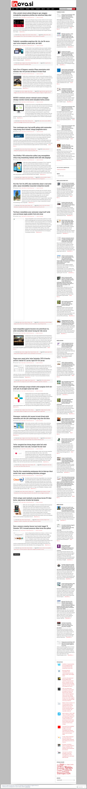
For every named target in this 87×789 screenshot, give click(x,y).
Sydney (31, 521)
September (40, 381)
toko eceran (39, 353)
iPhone (23, 92)
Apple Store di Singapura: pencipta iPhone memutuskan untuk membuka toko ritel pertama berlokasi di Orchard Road (31, 70)
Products (21, 9)
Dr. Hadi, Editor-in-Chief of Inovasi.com (27, 17)
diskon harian (16, 549)
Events (48, 9)
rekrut (31, 122)
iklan (40, 120)
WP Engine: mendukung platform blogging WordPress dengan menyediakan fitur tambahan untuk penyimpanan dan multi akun (68, 747)
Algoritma (45, 491)
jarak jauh (45, 409)
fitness (22, 36)
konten (43, 120)
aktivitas (38, 519)
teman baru (35, 521)
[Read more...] (22, 31)
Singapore (38, 92)
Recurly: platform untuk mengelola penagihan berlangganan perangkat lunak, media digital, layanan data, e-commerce (65, 548)
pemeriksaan (33, 353)
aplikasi (44, 34)
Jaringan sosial (46, 519)
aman (46, 438)
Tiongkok (45, 92)
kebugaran (30, 36)
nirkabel (17, 411)
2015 (42, 380)
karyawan (25, 353)
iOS (17, 381)
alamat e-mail (41, 205)
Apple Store (48, 91)
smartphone (45, 381)
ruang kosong (30, 150)
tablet (30, 64)
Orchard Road (29, 92)
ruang (38, 323)
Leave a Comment (40, 17)
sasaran (33, 122)
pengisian (21, 411)
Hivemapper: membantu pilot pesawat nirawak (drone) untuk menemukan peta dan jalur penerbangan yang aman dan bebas (31, 417)
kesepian (20, 521)
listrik (15, 411)
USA (32, 120)
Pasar (23, 150)
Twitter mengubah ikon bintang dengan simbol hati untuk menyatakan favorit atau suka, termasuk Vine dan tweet (30, 445)
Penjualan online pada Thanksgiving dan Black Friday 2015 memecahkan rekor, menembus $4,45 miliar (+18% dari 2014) (65, 147)
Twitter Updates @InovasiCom (63, 167)
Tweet (22, 466)
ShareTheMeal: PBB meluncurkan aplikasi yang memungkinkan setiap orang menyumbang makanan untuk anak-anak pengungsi (32, 156)
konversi (45, 120)
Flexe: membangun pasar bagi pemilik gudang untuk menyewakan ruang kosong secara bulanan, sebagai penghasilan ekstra (32, 128)
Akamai (41, 491)
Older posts (16, 554)
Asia (20, 91)
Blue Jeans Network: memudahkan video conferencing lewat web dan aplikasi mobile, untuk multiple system (68, 673)
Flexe (18, 150)
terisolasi (39, 521)
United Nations (33, 178)
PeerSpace (26, 323)
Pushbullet (26, 64)
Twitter (24, 466)
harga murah (29, 549)
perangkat (25, 411)
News (13, 9)
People (32, 9)
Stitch (29, 521)
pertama (34, 92)
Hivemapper (22, 439)
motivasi (33, 36)
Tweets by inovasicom (61, 169)
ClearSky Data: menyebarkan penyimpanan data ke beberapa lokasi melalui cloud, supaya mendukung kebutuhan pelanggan (33, 472)
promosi (28, 122)
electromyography (17, 36)
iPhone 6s (19, 381)
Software (65, 772)
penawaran (39, 549)
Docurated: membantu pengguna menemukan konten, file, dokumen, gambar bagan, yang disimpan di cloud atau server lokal (65, 527)
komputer (15, 64)
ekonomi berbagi (48, 322)
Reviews (27, 9)
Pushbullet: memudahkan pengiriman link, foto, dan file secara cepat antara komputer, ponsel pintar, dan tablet (31, 42)
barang (15, 353)
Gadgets (23, 34)
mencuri (28, 353)
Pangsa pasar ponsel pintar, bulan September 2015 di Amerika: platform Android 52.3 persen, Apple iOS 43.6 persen (31, 359)
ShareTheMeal (27, 178)
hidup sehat (25, 36)
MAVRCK (49, 120)
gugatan (22, 353)
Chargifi (42, 409)
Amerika (45, 380)
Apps (17, 9)
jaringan (48, 409)
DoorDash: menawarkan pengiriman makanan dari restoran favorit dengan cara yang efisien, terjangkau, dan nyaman (65, 625)
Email (45, 205)
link (18, 64)
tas (36, 353)
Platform (31, 381)
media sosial (16, 122)
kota (32, 439)
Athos (47, 34)
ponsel (28, 411)
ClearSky (48, 491)
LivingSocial (34, 549)
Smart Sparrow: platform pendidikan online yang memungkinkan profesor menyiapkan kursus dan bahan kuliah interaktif (68, 755)
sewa (36, 150)
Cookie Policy (27, 786)
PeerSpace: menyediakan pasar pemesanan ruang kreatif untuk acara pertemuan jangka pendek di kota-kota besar (31, 213)
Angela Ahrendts (42, 91)
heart (50, 464)
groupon (25, 549)
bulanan (44, 149)
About (53, 9)
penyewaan (35, 323)
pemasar (24, 122)
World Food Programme (40, 178)
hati (48, 464)
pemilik (26, 150)
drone (19, 439)
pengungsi (23, 178)
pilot (43, 439)
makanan (48, 177)
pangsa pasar (24, 381)
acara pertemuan (42, 322)
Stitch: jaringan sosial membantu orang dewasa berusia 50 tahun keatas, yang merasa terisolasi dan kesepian (32, 499)
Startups (38, 9)
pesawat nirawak (37, 439)
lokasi (26, 92)
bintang (43, 464)
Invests (43, 9)
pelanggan (21, 122)
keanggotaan (16, 521)
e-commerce (21, 549)
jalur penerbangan (28, 439)
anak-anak (42, 177)
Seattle (34, 150)
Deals (21, 149)
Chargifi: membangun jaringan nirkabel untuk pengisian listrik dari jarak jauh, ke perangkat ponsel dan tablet (32, 387)
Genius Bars (19, 92)
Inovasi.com (43, 4)
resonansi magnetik (33, 411)
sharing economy (43, 323)
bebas (15, 439)
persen (28, 381)
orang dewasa (24, 521)
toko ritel (49, 92)
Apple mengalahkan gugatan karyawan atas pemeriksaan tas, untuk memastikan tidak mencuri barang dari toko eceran (31, 329)
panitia (20, 323)
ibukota (48, 205)
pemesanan (30, 323)
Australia (41, 519)
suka (19, 466)
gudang (20, 150)
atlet (49, 34)
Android (48, 380)
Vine (29, 466)
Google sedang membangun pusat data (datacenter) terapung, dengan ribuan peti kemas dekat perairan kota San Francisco (68, 739)
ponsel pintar (21, 64)
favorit (46, 464)
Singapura (42, 92)
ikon (14, 466)
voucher (42, 549)
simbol (17, 466)
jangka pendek (16, 323)
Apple (15, 381)
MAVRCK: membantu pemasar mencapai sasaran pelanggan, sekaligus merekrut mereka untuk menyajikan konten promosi (31, 98)
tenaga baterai (42, 411)
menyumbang (16, 178)
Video (27, 466)
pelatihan (42, 36)
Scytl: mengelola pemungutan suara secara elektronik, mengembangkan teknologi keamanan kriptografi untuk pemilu (65, 304)
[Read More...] (70, 46)
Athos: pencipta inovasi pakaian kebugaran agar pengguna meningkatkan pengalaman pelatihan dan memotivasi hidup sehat (32, 14)
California (18, 353)
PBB (20, 178)
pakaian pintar (38, 36)
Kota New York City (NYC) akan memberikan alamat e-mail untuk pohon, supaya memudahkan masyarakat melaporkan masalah (32, 184)
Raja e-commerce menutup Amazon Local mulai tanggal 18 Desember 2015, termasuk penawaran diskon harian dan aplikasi (32, 527)
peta (41, 439)
